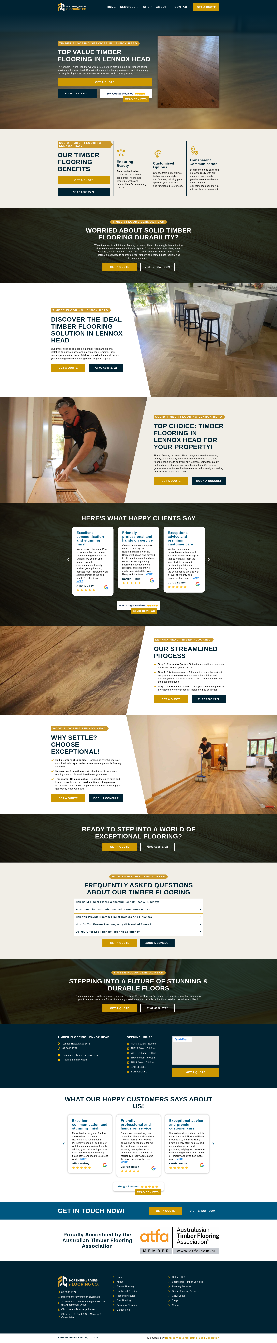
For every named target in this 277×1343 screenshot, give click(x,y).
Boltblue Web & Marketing (181, 1338)
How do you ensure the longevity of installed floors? (113, 924)
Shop (147, 6)
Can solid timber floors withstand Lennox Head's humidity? (118, 902)
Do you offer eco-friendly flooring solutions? (108, 931)
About (161, 6)
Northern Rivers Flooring (73, 1337)
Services (128, 6)
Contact (181, 6)
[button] (68, 559)
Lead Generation (209, 1338)
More (104, 578)
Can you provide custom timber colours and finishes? (114, 917)
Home (111, 6)
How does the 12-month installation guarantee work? (113, 909)
